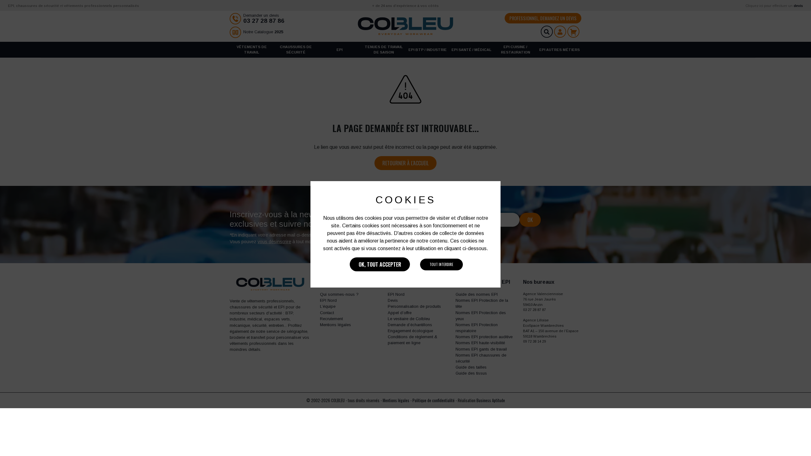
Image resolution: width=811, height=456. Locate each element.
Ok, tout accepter (380, 264)
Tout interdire (441, 264)
